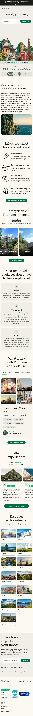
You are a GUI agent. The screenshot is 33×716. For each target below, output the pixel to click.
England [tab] (28, 373)
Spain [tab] (22, 373)
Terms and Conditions (13, 654)
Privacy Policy (5, 706)
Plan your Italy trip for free (16, 442)
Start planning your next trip (16, 506)
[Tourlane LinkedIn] (27, 681)
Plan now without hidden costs (16, 200)
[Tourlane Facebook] (20, 681)
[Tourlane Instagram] (24, 681)
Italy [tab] (4, 373)
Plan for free (25, 21)
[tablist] (17, 373)
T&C (2, 709)
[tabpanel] (16, 408)
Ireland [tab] (16, 373)
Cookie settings (5, 711)
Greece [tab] (10, 373)
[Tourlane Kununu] (31, 681)
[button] (5, 8)
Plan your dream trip (16, 260)
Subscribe (25, 660)
